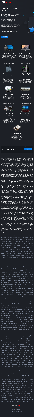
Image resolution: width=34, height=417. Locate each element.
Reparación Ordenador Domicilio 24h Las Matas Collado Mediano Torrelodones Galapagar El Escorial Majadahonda (17, 305)
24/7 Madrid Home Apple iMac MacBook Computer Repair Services (17, 352)
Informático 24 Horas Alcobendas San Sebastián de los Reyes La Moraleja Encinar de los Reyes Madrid (17, 309)
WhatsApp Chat (4, 36)
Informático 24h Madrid (17, 409)
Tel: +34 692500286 (17, 411)
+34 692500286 (9, 34)
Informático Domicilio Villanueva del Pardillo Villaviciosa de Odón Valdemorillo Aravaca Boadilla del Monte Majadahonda (17, 282)
